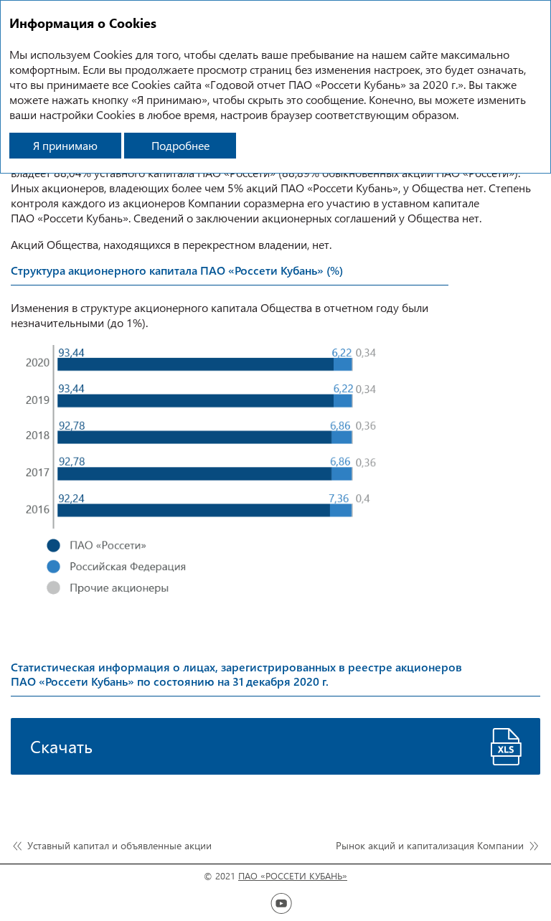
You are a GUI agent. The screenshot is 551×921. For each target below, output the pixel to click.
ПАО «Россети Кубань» (292, 875)
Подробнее (180, 145)
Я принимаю (65, 145)
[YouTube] (281, 903)
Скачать (61, 746)
